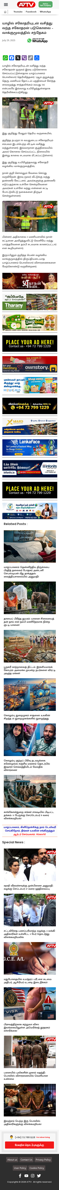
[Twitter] (39, 1176)
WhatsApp (45, 11)
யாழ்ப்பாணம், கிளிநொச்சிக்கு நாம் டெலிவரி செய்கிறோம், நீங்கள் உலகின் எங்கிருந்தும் (30, 831)
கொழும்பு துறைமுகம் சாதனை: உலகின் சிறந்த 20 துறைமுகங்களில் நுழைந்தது (27, 717)
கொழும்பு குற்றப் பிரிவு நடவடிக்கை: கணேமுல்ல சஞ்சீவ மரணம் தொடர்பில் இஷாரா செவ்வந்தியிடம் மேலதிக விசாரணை (27, 765)
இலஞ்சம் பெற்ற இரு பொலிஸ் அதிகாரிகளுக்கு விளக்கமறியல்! (23, 1122)
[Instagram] (32, 1176)
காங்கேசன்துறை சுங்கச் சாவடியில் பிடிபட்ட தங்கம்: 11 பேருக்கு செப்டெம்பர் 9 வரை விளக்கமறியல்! (29, 815)
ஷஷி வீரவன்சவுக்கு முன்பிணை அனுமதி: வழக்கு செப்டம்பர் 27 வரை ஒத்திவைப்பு (28, 887)
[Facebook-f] (20, 1176)
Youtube (18, 11)
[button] (6, 4)
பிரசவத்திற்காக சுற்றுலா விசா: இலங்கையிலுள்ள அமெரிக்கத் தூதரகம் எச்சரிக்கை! (27, 1027)
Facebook (31, 11)
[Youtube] (26, 1176)
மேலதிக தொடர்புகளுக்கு (29, 1145)
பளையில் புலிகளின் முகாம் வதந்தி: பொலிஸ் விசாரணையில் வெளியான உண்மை (26, 1076)
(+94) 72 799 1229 (25, 1137)
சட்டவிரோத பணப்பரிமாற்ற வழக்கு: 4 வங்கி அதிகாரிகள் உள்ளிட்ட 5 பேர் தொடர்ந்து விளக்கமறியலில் (29, 934)
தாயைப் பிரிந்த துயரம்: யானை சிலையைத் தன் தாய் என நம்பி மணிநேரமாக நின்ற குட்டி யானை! (29, 622)
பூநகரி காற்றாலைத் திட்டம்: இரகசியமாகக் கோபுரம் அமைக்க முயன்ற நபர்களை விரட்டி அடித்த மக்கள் (29, 670)
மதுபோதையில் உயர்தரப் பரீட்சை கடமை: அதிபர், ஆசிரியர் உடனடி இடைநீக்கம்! (28, 981)
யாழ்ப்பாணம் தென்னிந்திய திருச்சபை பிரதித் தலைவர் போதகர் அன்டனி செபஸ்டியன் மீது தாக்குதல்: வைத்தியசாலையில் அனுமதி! (26, 572)
